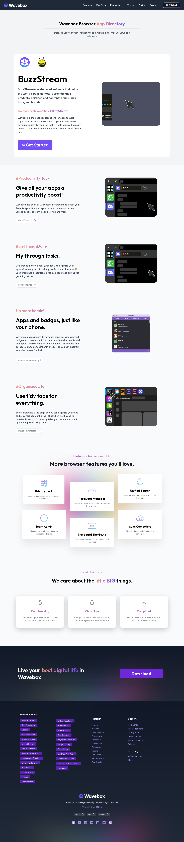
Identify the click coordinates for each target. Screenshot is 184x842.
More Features (25, 220)
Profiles (25, 777)
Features (87, 5)
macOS (77, 814)
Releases (132, 744)
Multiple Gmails (28, 720)
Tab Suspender (28, 734)
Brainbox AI (96, 740)
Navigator (62, 768)
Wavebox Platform (27, 431)
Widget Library (64, 744)
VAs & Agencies (98, 758)
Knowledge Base (135, 729)
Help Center (133, 725)
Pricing (141, 5)
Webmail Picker (28, 739)
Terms (85, 807)
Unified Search (28, 744)
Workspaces (63, 730)
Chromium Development (68, 763)
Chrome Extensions (30, 763)
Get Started (37, 145)
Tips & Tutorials (134, 736)
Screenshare (27, 772)
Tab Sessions (63, 735)
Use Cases (96, 755)
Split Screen (27, 767)
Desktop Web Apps (66, 754)
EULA (99, 807)
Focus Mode (63, 749)
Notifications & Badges (31, 758)
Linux (90, 814)
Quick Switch (27, 782)
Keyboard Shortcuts (66, 740)
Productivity (116, 5)
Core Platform (98, 732)
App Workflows (28, 749)
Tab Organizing (28, 725)
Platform (101, 5)
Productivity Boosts (27, 360)
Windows (102, 814)
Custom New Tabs (66, 759)
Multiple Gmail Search (31, 753)
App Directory (98, 762)
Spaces (25, 730)
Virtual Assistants (65, 721)
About (130, 760)
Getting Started (134, 732)
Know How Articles (136, 740)
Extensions (96, 747)
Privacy (92, 807)
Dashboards (97, 743)
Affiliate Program (135, 756)
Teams (130, 5)
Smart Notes (63, 725)
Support (154, 5)
